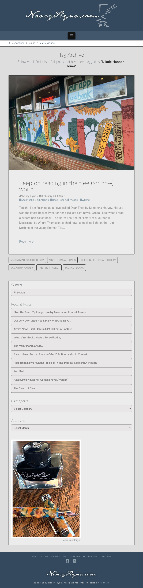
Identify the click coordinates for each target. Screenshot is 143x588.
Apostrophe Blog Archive (35, 199)
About (44, 556)
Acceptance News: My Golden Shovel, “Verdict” (41, 380)
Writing (86, 199)
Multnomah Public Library (27, 260)
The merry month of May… (29, 346)
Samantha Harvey (21, 267)
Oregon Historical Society (98, 260)
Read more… (27, 241)
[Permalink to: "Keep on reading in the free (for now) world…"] (71, 123)
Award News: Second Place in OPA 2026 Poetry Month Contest (50, 354)
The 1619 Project (49, 267)
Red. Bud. (19, 371)
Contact (106, 556)
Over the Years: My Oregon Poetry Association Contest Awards (50, 312)
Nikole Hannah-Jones (62, 260)
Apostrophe (91, 556)
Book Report (59, 199)
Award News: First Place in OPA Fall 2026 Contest (43, 329)
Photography (71, 556)
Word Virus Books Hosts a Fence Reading (37, 337)
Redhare (104, 583)
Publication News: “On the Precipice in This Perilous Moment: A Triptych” (55, 363)
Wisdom (73, 199)
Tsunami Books (74, 267)
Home (35, 556)
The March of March (25, 388)
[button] (71, 35)
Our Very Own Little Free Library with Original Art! (42, 320)
